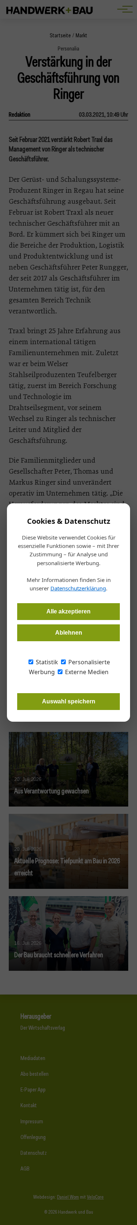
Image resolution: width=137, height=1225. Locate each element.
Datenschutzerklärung (78, 588)
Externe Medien (86, 672)
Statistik (46, 662)
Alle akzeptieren (68, 611)
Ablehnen (68, 633)
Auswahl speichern (68, 701)
